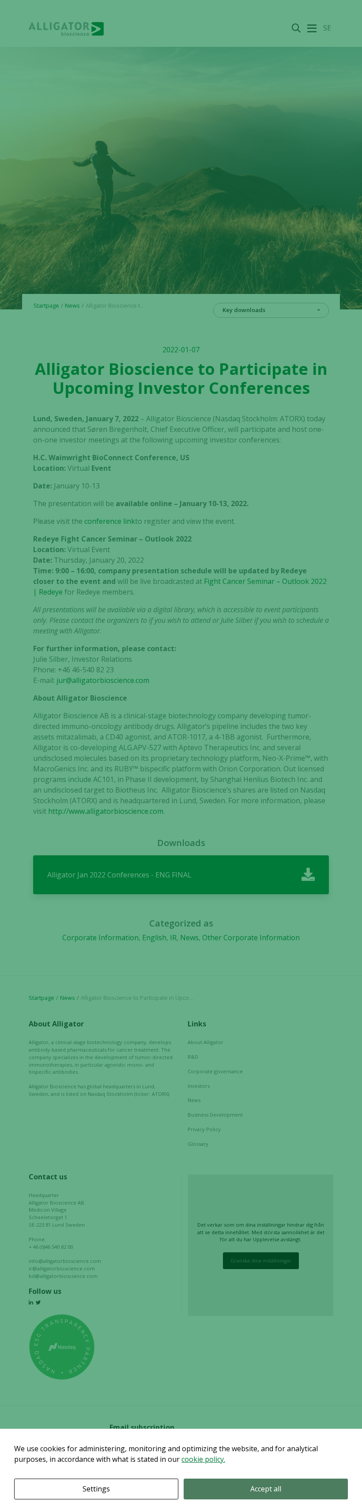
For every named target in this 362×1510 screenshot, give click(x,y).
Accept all (265, 1489)
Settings (96, 1489)
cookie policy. (203, 1459)
